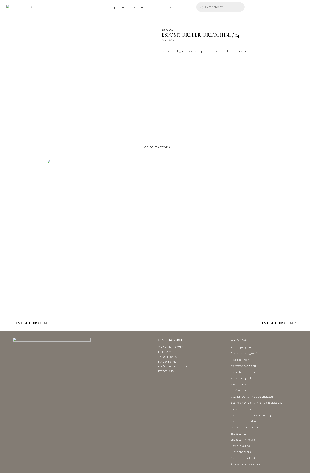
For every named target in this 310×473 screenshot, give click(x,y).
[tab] (155, 147)
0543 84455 (170, 357)
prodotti (84, 7)
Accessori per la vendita (245, 464)
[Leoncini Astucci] (30, 7)
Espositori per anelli (243, 409)
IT (283, 7)
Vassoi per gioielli (241, 378)
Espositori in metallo (243, 439)
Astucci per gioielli (241, 347)
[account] (302, 7)
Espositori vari (239, 433)
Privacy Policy (166, 371)
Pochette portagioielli (244, 353)
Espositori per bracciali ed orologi (251, 415)
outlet (186, 7)
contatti (169, 7)
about (104, 7)
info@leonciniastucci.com (173, 366)
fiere (153, 7)
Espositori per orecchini (245, 427)
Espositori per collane (244, 421)
